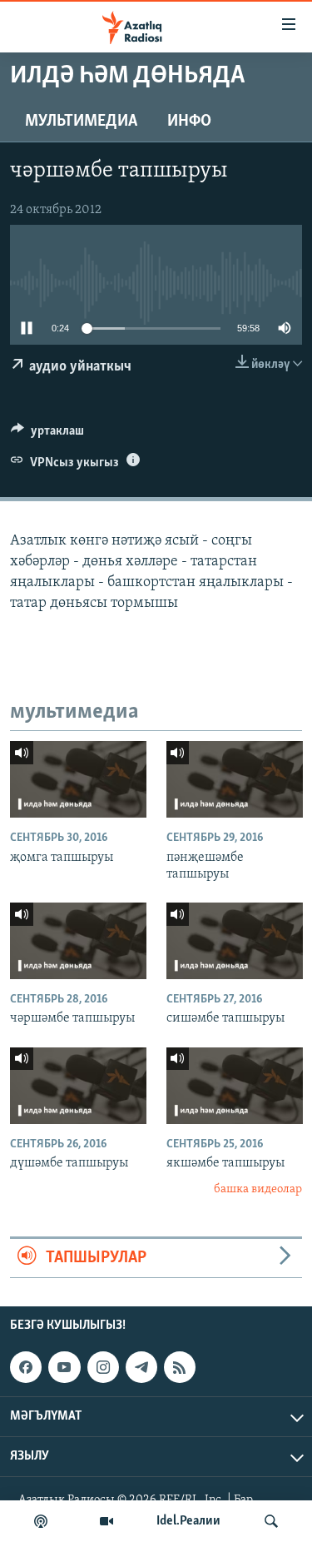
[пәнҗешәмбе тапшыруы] (234, 779)
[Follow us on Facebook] (26, 1367)
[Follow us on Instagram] (103, 1367)
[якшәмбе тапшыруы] (234, 1085)
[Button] (47, 434)
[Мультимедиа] (106, 1521)
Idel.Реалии (188, 1521)
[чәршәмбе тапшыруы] (78, 941)
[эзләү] (271, 1521)
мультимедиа (81, 121)
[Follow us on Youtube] (64, 1367)
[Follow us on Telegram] (141, 1367)
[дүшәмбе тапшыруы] (78, 1085)
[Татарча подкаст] (41, 1521)
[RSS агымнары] (180, 1367)
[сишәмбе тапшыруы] (234, 941)
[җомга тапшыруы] (78, 779)
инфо (189, 121)
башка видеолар (258, 1189)
